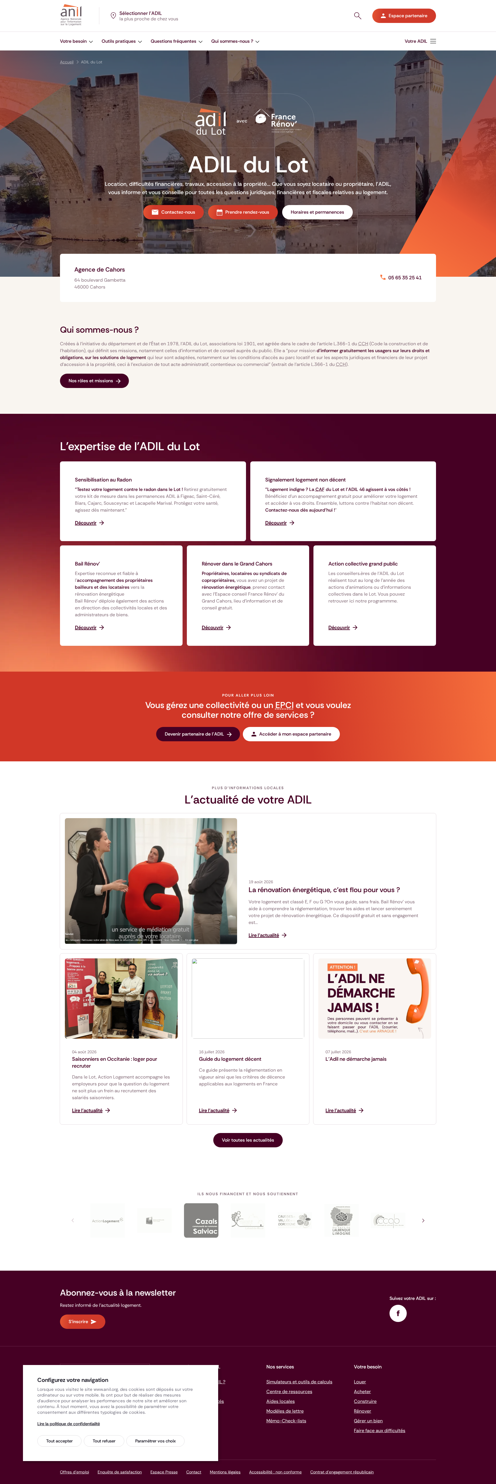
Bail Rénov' (87, 563)
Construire (365, 1401)
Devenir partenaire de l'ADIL (194, 734)
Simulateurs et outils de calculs (299, 1382)
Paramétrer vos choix (155, 1441)
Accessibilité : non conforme (275, 1472)
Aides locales (280, 1401)
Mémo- (286, 1421)
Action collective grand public (363, 563)
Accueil (66, 62)
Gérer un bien (368, 1421)
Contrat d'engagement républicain (342, 1472)
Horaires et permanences (317, 212)
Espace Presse (164, 1472)
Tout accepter (59, 1441)
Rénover (362, 1411)
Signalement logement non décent (305, 479)
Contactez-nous (178, 212)
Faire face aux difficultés (379, 1431)
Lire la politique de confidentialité (68, 1424)
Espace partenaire (408, 16)
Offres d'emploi (74, 1472)
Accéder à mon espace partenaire (295, 734)
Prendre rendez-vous (247, 212)
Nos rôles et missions (91, 381)
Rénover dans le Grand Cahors (237, 563)
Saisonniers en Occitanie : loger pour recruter (114, 1062)
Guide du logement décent (230, 1059)
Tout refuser (104, 1441)
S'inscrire (78, 1322)
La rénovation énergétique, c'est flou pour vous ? (324, 890)
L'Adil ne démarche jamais (356, 1059)
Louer (360, 1382)
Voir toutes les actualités (248, 1140)
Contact (193, 1472)
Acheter (362, 1392)
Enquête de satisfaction (120, 1472)
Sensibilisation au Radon (103, 479)
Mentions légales (225, 1472)
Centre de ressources (289, 1392)
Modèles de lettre (285, 1411)
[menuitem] (420, 41)
